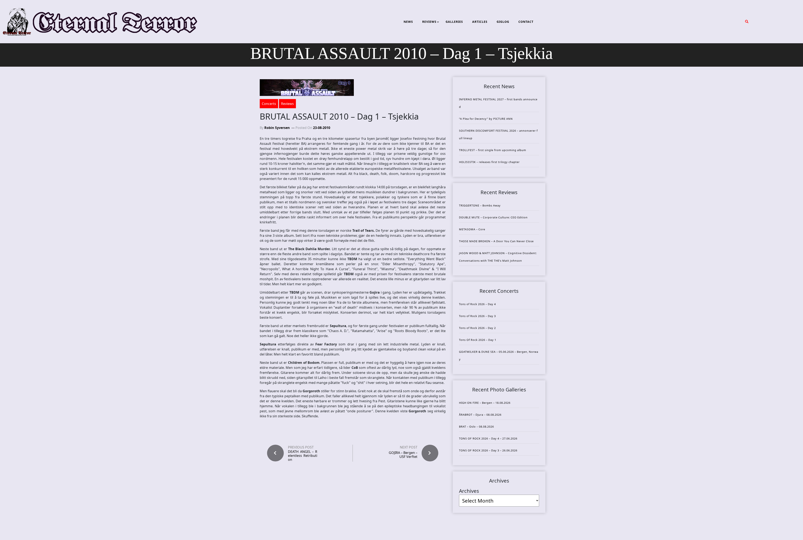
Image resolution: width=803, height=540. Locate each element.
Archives (469, 490)
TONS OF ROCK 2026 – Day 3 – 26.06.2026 (488, 450)
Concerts (269, 103)
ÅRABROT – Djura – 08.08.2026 (480, 414)
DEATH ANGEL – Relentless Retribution (302, 456)
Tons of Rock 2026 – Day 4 (477, 304)
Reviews (287, 103)
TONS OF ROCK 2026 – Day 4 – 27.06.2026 (488, 438)
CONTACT (525, 22)
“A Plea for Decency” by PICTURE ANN (486, 119)
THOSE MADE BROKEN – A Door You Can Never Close (496, 241)
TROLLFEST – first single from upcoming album (492, 150)
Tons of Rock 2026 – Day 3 (477, 316)
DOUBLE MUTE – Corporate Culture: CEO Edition (493, 217)
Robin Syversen (277, 127)
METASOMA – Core (472, 229)
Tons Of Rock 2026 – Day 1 (477, 340)
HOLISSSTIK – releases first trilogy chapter (489, 162)
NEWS (408, 22)
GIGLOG (503, 22)
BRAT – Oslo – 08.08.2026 (476, 426)
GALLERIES (454, 22)
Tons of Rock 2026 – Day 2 (477, 328)
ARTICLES (479, 22)
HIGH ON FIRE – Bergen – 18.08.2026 (484, 403)
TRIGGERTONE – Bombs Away (480, 205)
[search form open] (747, 21)
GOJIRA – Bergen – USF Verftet (403, 454)
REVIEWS (429, 22)
